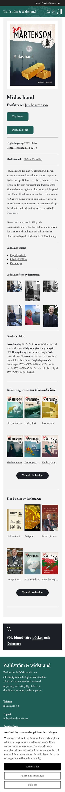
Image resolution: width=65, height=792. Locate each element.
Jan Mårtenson (36, 105)
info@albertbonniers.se (15, 718)
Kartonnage (16, 263)
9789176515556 (14, 372)
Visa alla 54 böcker (32, 475)
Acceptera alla (32, 766)
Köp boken (17, 116)
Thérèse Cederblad (33, 159)
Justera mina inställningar (32, 775)
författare (14, 643)
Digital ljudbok (18, 255)
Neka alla (32, 784)
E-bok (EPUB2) (18, 259)
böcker (37, 637)
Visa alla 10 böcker (32, 592)
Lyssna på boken (20, 130)
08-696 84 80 (11, 706)
